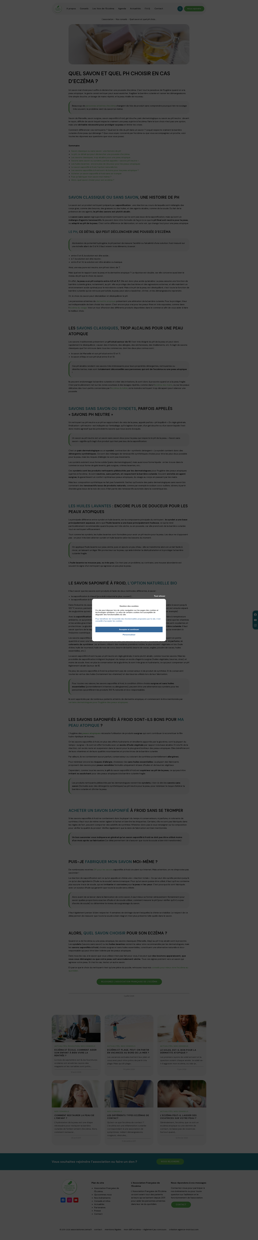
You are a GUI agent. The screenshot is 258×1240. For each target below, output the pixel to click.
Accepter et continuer (129, 629)
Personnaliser (129, 635)
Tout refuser (159, 596)
